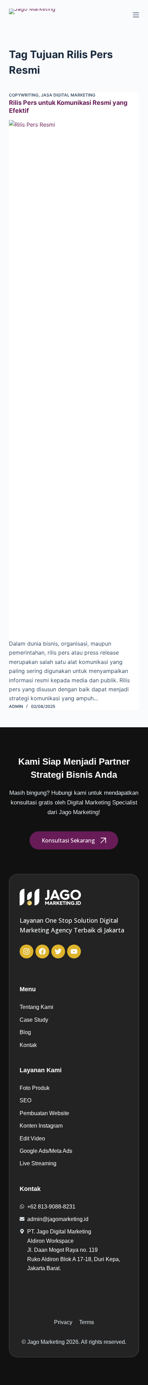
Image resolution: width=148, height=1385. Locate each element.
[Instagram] (26, 951)
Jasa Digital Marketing (68, 95)
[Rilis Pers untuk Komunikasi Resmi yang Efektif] (74, 379)
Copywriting (24, 95)
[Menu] (136, 15)
